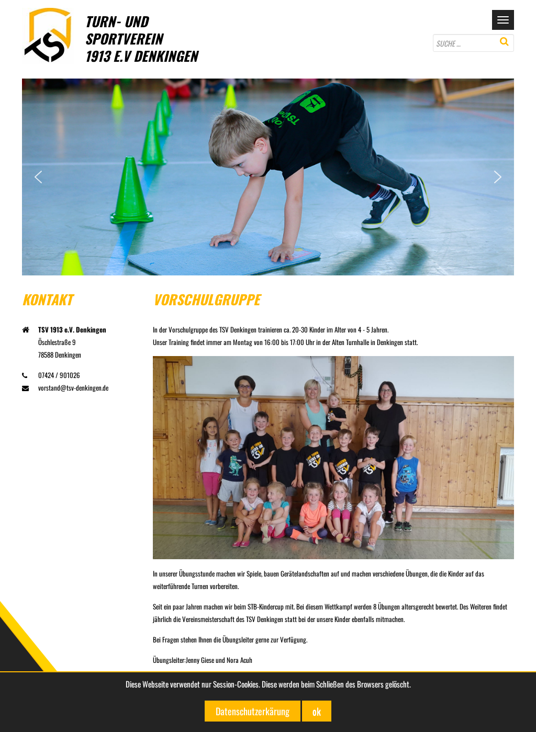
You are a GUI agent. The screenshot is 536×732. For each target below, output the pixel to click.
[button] (38, 177)
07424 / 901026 (59, 375)
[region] (268, 177)
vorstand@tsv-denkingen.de (73, 387)
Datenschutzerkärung (252, 711)
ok (316, 711)
